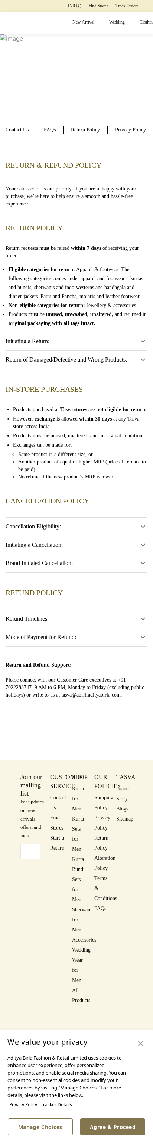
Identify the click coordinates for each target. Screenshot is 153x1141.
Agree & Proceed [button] (113, 1127)
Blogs (122, 809)
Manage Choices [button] (40, 1127)
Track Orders (126, 5)
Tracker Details (56, 1104)
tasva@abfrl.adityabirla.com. (91, 695)
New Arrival (83, 22)
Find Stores (98, 5)
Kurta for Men (78, 799)
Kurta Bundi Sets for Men (78, 879)
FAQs (100, 908)
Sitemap (124, 819)
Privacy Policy (23, 1104)
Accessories (84, 940)
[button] (140, 1044)
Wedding (117, 22)
